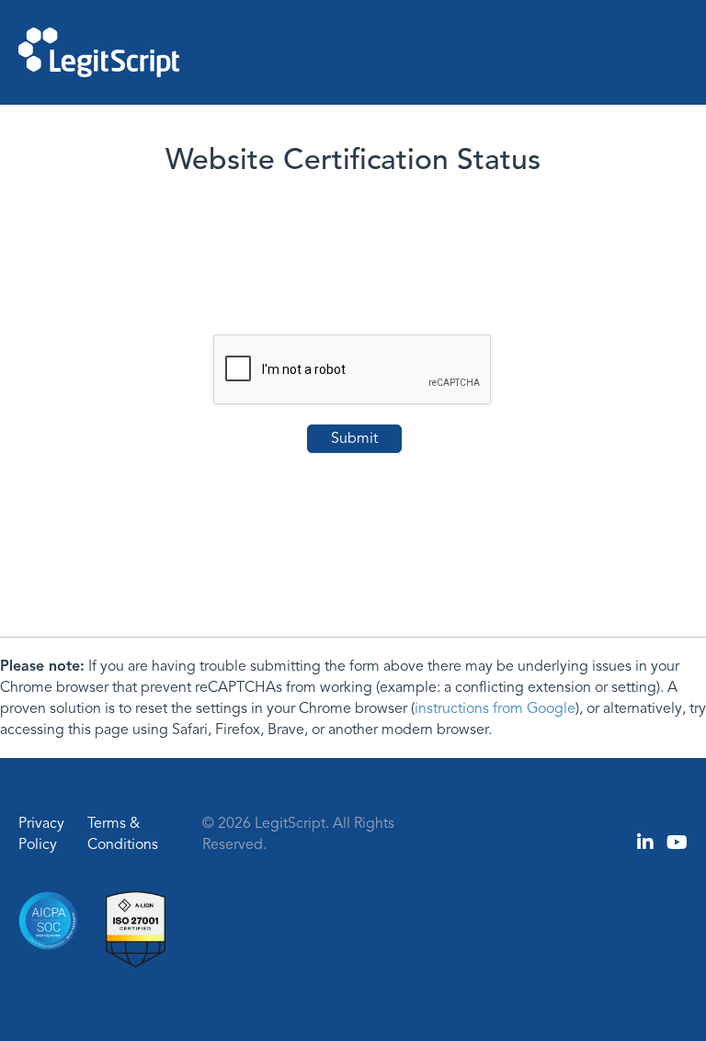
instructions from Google (495, 708)
